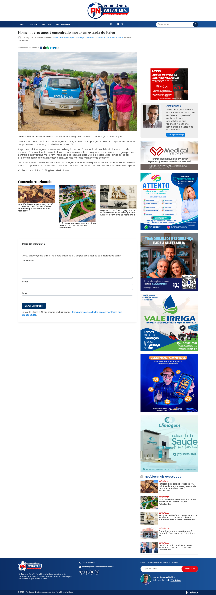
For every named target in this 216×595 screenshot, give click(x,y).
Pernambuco (91, 37)
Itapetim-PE (74, 37)
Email (24, 293)
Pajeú (82, 37)
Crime (55, 37)
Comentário (28, 260)
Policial (34, 24)
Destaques (64, 37)
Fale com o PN (62, 24)
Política (46, 24)
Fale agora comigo (176, 135)
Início (23, 24)
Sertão (120, 37)
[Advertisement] (169, 47)
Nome (25, 282)
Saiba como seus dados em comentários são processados (72, 313)
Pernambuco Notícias (107, 37)
